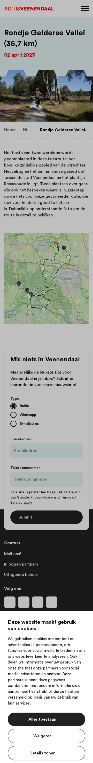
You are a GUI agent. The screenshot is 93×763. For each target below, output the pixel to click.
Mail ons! (12, 554)
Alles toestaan (42, 719)
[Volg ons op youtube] (37, 602)
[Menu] (85, 8)
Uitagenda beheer (21, 575)
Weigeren (42, 736)
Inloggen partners (21, 564)
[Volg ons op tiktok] (51, 602)
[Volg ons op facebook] (10, 602)
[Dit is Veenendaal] (29, 9)
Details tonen (42, 753)
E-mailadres (20, 439)
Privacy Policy (42, 497)
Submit (25, 517)
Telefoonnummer (25, 468)
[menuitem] (10, 130)
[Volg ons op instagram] (23, 602)
